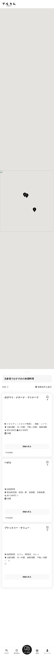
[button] (27, 195)
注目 (4, 387)
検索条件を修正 (44, 387)
